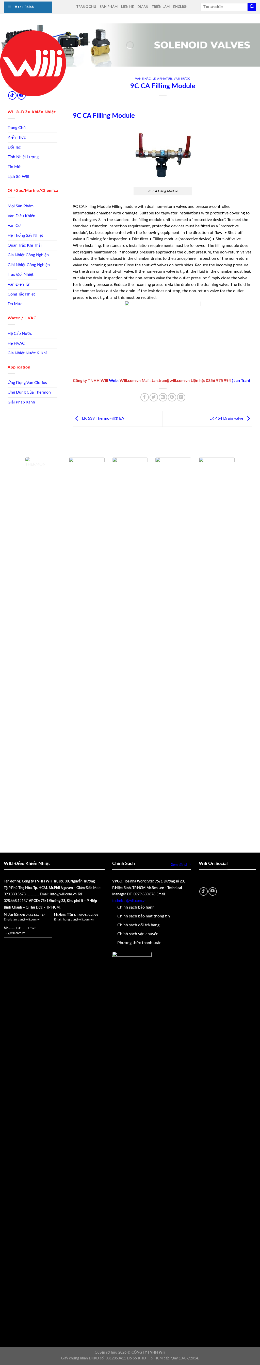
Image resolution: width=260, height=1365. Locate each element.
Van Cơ (14, 226)
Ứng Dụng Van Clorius (27, 383)
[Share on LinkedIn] (181, 397)
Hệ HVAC (16, 343)
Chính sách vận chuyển (137, 934)
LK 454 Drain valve (226, 419)
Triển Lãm (161, 6)
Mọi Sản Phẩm (21, 206)
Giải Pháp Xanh (21, 402)
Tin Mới (15, 167)
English (180, 6)
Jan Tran (241, 381)
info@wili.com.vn (63, 894)
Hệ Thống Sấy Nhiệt (25, 235)
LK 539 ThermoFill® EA (102, 419)
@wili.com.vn (16, 932)
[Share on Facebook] (144, 397)
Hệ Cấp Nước (20, 333)
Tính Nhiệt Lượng (23, 157)
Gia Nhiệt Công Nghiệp (28, 255)
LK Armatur (162, 78)
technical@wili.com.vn (129, 901)
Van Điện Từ (18, 284)
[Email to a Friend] (163, 397)
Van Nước (182, 78)
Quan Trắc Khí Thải (25, 245)
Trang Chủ (86, 6)
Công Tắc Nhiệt (21, 294)
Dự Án (142, 6)
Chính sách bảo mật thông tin (143, 916)
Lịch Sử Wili (18, 177)
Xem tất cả (179, 865)
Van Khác (143, 78)
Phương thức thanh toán (139, 943)
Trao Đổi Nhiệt (21, 274)
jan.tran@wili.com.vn (27, 919)
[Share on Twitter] (154, 397)
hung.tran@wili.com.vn (78, 919)
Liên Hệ (127, 6)
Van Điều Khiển (21, 216)
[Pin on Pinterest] (172, 397)
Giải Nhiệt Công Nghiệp (29, 265)
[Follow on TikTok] (203, 891)
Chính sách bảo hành (136, 907)
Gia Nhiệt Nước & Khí (27, 353)
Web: (114, 381)
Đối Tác (14, 147)
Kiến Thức (17, 137)
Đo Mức (15, 304)
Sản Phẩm (109, 6)
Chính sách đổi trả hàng (138, 925)
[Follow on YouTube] (212, 891)
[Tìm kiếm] (252, 7)
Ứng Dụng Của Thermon (29, 392)
